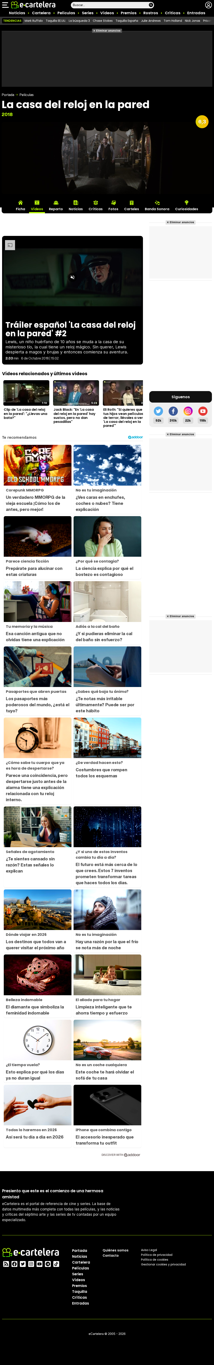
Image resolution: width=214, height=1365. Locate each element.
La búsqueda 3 (79, 21)
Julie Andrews (151, 21)
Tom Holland (173, 21)
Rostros (150, 12)
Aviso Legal (149, 1250)
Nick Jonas (192, 21)
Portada (8, 95)
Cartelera (41, 12)
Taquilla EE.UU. (56, 21)
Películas (66, 12)
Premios (128, 12)
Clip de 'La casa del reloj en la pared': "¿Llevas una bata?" (25, 414)
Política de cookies (154, 1260)
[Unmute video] (72, 277)
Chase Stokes (103, 21)
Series (87, 12)
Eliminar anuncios (108, 30)
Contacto (111, 1255)
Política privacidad (156, 1255)
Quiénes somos (116, 1250)
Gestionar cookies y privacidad (163, 1264)
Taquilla (79, 1291)
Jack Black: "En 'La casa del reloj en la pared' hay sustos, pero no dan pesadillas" (75, 416)
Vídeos (107, 12)
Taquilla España (127, 21)
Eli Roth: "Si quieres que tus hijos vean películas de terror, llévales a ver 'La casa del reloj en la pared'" (123, 418)
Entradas (196, 12)
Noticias (17, 12)
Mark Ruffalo (34, 21)
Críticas (172, 12)
